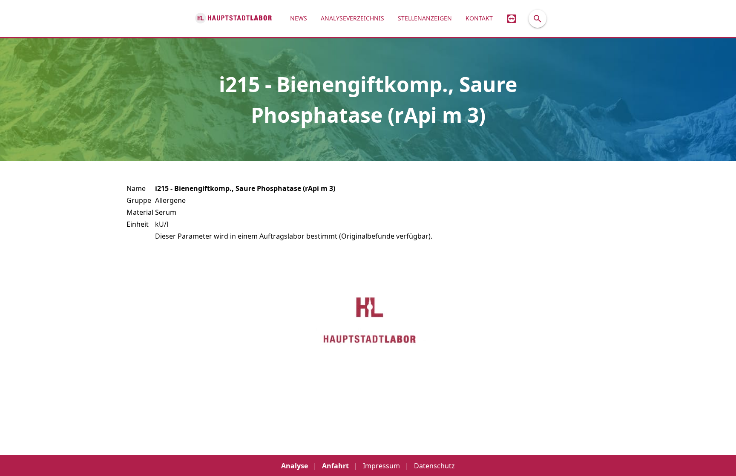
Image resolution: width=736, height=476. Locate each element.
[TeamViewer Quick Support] (511, 18)
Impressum (381, 465)
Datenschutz (434, 465)
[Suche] (537, 19)
